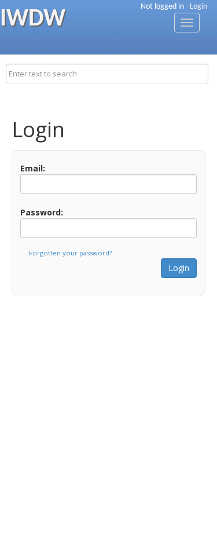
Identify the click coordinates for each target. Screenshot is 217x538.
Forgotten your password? (70, 252)
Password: (41, 212)
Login (198, 6)
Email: (32, 168)
